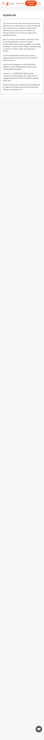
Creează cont (31, 3)
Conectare (20, 3)
